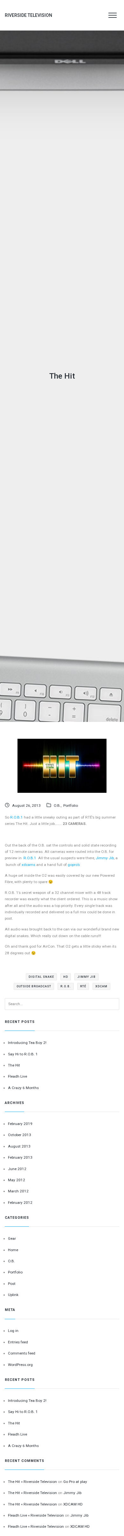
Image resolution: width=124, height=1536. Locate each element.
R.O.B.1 (16, 817)
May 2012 (16, 1180)
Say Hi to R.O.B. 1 (23, 1054)
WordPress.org (20, 1364)
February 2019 (20, 1123)
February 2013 (20, 1157)
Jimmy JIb (86, 976)
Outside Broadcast (34, 986)
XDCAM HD (73, 1504)
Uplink (13, 1295)
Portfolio (70, 805)
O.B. (57, 805)
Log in (13, 1330)
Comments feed (21, 1353)
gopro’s (74, 864)
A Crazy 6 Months (23, 1088)
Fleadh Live (17, 1076)
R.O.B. (65, 986)
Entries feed (18, 1342)
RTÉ (83, 986)
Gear (12, 1238)
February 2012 (20, 1202)
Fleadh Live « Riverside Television (36, 1515)
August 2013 (19, 1146)
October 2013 (19, 1135)
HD (65, 976)
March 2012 (18, 1191)
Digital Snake (41, 976)
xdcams (28, 864)
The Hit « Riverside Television (32, 1481)
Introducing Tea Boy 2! (27, 1042)
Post (12, 1283)
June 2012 (17, 1169)
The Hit (14, 1065)
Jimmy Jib (105, 858)
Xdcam (101, 986)
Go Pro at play (75, 1481)
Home (13, 1250)
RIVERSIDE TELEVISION (28, 15)
